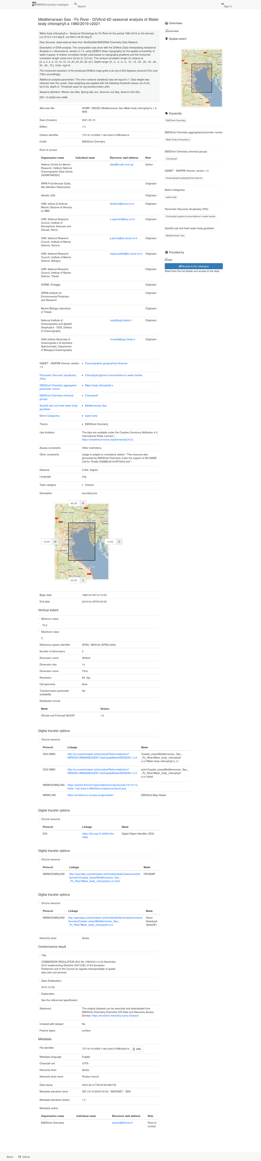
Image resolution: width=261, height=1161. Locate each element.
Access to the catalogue (195, 266)
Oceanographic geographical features (106, 363)
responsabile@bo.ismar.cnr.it (126, 253)
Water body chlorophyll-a (99, 385)
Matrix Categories (49, 415)
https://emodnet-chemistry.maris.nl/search (115, 1015)
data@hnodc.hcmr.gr (122, 164)
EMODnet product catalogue (53, 4)
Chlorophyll (91, 395)
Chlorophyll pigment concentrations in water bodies (113, 375)
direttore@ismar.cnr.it (122, 203)
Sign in (228, 6)
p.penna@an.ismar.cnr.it (123, 238)
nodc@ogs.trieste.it (121, 320)
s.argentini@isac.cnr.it (122, 219)
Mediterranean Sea (96, 405)
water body (91, 415)
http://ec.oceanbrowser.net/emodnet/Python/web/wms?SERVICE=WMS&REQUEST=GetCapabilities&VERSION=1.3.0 (102, 755)
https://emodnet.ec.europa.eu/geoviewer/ (90, 795)
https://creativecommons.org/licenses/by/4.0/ (107, 439)
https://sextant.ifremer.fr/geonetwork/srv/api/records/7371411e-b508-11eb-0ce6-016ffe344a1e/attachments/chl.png (102, 786)
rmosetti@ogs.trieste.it (122, 339)
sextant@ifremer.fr (122, 1122)
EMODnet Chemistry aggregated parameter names (58, 387)
